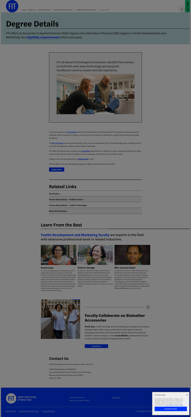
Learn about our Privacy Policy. (174, 405)
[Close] (187, 395)
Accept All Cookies (171, 409)
